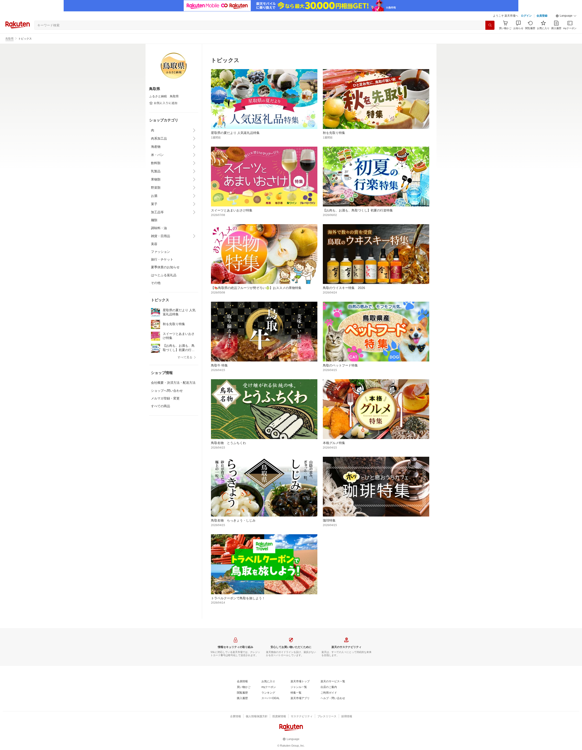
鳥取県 (9, 38)
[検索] (489, 25)
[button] (566, 16)
